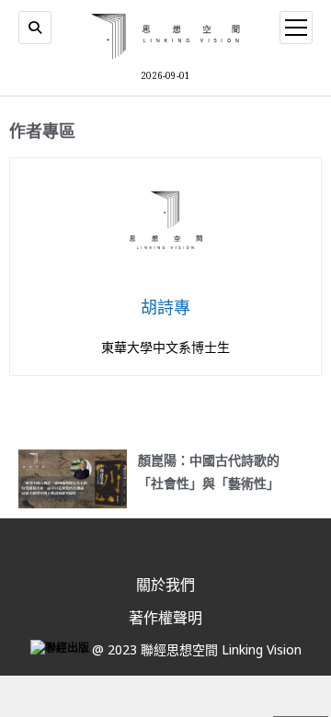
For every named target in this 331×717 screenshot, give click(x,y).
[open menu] (296, 27)
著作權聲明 (165, 618)
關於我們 (165, 584)
